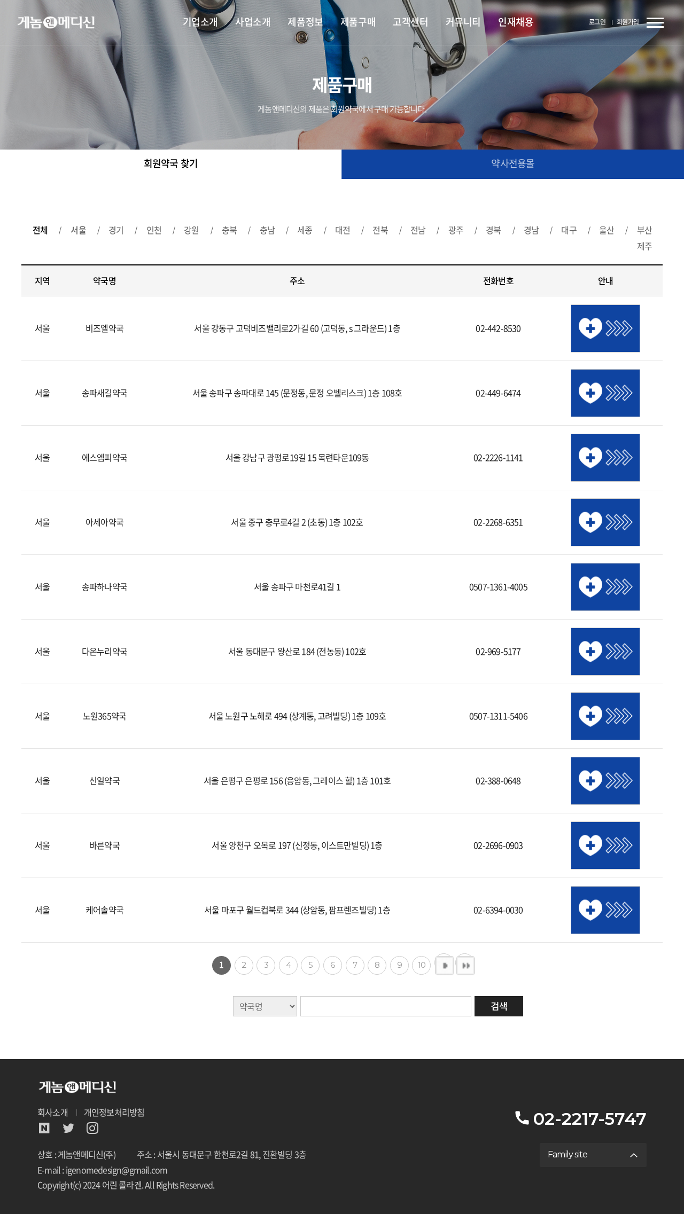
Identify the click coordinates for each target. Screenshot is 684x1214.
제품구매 (358, 22)
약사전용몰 (512, 164)
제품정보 (305, 22)
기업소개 (200, 22)
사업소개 (252, 22)
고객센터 (410, 22)
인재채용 (515, 22)
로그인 (597, 22)
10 (421, 965)
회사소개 (52, 1113)
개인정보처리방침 (114, 1113)
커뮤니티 (463, 22)
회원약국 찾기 (171, 164)
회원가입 (628, 22)
